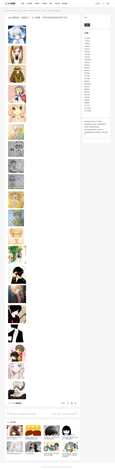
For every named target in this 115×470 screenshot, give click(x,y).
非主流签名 (87, 108)
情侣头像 (87, 78)
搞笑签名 (87, 81)
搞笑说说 (87, 86)
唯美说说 (87, 70)
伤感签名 (87, 43)
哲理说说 (87, 65)
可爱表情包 (87, 59)
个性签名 (36, 3)
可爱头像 (25, 10)
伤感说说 (87, 46)
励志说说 (87, 51)
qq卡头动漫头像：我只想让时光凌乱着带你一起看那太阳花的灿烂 (69, 455)
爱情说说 (87, 92)
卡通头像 (87, 54)
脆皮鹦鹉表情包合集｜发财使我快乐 (95, 124)
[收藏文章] (68, 403)
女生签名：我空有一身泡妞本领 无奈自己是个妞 (64, 414)
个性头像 (29, 3)
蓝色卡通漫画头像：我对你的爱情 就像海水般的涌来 (21, 414)
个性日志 (57, 3)
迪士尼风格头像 (29, 453)
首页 (23, 3)
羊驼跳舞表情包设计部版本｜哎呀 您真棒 (96, 133)
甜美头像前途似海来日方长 (14, 453)
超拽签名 (87, 102)
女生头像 (87, 76)
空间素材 (87, 100)
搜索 (85, 17)
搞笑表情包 (87, 84)
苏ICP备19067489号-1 (67, 467)
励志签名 (87, 49)
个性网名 (44, 3)
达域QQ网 (13, 10)
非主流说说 (87, 111)
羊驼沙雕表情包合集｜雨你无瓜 (93, 129)
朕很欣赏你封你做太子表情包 (93, 121)
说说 (51, 3)
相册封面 (87, 97)
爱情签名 (87, 89)
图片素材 (64, 3)
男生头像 (87, 94)
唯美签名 (87, 68)
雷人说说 (87, 105)
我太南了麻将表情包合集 (91, 127)
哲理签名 (87, 62)
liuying (14, 403)
